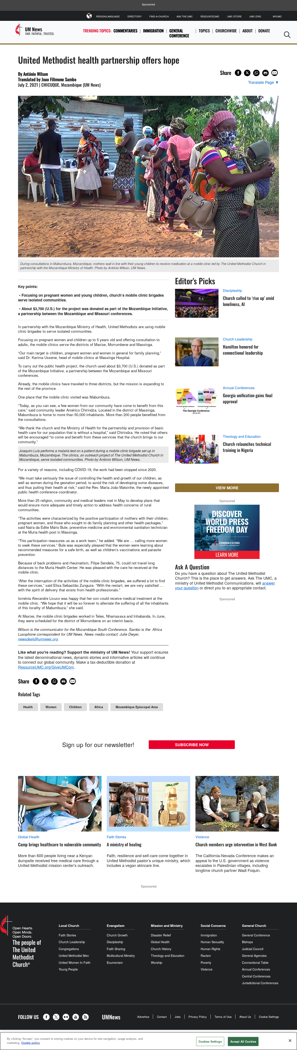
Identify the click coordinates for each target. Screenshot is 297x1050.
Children (75, 707)
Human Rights (210, 949)
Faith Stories (116, 837)
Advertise (143, 1017)
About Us (245, 1017)
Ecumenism (115, 962)
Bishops (247, 942)
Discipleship (232, 290)
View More (227, 488)
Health (28, 707)
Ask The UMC (185, 16)
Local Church (69, 925)
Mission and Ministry (167, 925)
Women (51, 707)
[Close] (290, 1040)
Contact (162, 1017)
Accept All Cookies (243, 1041)
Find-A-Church (159, 16)
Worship (156, 962)
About (247, 30)
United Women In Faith (74, 962)
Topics (204, 30)
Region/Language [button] (108, 16)
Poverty (206, 962)
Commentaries (125, 30)
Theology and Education (242, 436)
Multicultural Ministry (121, 955)
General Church (254, 925)
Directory (134, 16)
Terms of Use (223, 1017)
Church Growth (117, 935)
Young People (68, 969)
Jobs (178, 1017)
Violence (202, 837)
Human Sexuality (212, 942)
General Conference (179, 33)
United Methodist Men (74, 955)
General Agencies (254, 955)
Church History (161, 949)
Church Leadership (237, 339)
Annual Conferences (239, 388)
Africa (98, 707)
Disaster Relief (161, 935)
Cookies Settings (210, 1041)
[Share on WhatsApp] (256, 73)
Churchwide (226, 30)
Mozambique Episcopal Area (137, 707)
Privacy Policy (198, 1017)
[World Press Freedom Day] (227, 534)
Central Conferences (256, 976)
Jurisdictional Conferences (260, 983)
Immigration (153, 30)
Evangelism (115, 925)
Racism (206, 955)
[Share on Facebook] (238, 72)
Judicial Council (252, 949)
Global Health (28, 837)
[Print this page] (265, 73)
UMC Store (234, 16)
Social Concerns (213, 925)
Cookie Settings (269, 1017)
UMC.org (255, 16)
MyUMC (277, 16)
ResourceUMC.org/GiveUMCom (46, 667)
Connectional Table (255, 962)
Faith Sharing (116, 949)
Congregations (69, 949)
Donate (264, 30)
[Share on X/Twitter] (247, 73)
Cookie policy (30, 1043)
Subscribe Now (192, 744)
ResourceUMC (209, 16)
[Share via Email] (274, 72)
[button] (287, 34)
